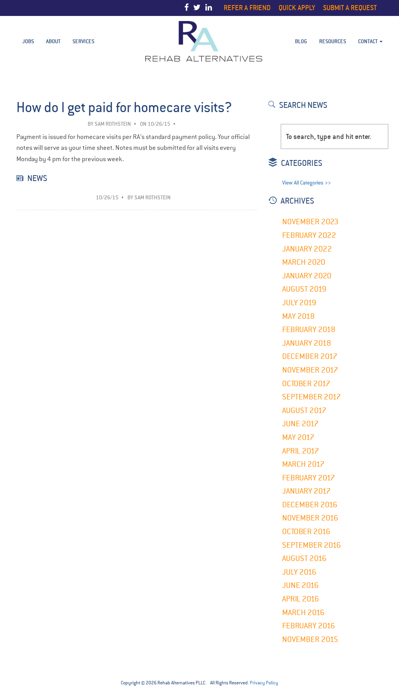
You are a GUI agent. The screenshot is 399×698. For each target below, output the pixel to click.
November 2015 (310, 639)
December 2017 (309, 356)
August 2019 (304, 289)
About (53, 41)
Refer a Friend (247, 7)
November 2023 (310, 222)
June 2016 (300, 585)
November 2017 (310, 370)
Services (83, 41)
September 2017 (311, 397)
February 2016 (308, 626)
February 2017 (308, 478)
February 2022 (309, 235)
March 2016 (303, 612)
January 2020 (307, 276)
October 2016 (306, 531)
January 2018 (306, 343)
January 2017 (306, 491)
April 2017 (300, 451)
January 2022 (307, 249)
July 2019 (299, 303)
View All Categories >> (306, 182)
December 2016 (309, 505)
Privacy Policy (264, 683)
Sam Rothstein (113, 124)
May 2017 (298, 437)
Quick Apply (297, 7)
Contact (368, 41)
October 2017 (306, 384)
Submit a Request (350, 7)
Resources (332, 41)
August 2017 (304, 410)
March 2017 (303, 464)
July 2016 (299, 572)
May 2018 (298, 316)
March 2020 (303, 262)
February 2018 (308, 329)
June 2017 (300, 424)
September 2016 (311, 545)
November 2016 (310, 518)
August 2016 (304, 558)
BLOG (301, 41)
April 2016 (300, 599)
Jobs (28, 41)
